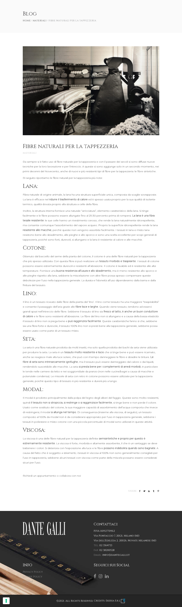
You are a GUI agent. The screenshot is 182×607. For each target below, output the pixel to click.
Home (27, 21)
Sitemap (28, 581)
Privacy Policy (33, 572)
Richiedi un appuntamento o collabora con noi (52, 475)
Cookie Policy (32, 576)
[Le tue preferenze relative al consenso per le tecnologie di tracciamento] (6, 600)
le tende (28, 371)
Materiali (40, 21)
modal (29, 397)
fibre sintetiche (146, 171)
